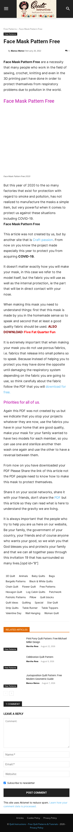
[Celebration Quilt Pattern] (13, 662)
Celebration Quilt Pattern (39, 657)
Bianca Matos (17, 50)
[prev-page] (6, 693)
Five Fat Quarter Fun (39, 332)
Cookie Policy (33, 817)
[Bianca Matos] (6, 51)
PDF (57, 497)
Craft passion (43, 240)
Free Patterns (10, 28)
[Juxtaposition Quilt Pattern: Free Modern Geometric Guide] (13, 681)
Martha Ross (32, 646)
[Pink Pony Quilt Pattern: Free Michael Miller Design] (13, 644)
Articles (20, 817)
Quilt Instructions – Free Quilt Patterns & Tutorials (33, 824)
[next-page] (11, 693)
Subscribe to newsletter (21, 782)
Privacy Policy (50, 817)
